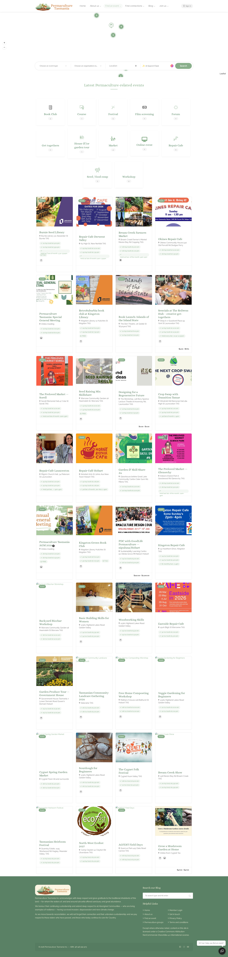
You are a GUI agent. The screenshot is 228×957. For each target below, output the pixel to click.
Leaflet (223, 74)
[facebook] (180, 947)
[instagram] (184, 947)
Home (83, 6)
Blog (150, 6)
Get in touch (174, 914)
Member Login (175, 910)
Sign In (188, 6)
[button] (4, 43)
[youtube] (187, 947)
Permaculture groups (153, 922)
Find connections (133, 6)
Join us (162, 6)
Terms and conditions (178, 922)
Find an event (112, 6)
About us (94, 6)
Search (183, 66)
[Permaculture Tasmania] (54, 6)
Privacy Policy (175, 918)
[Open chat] (222, 951)
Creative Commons (166, 931)
